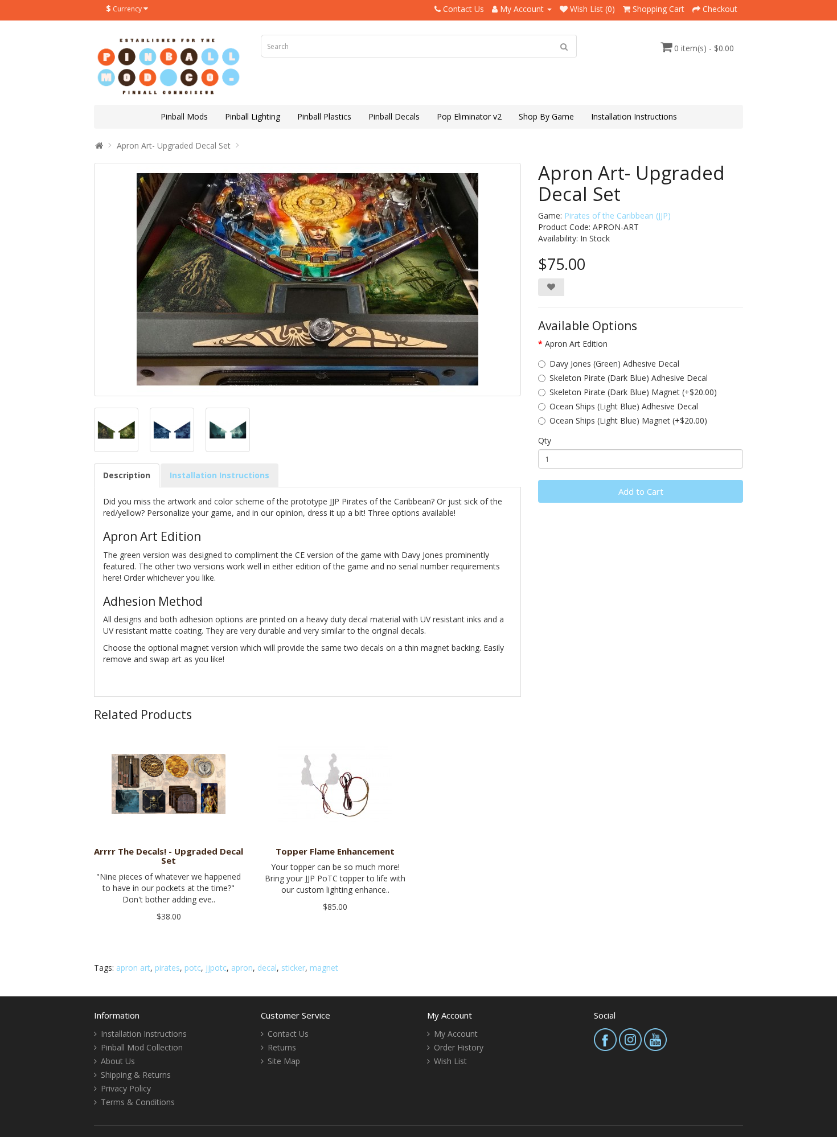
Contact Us (288, 1033)
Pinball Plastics (324, 116)
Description (126, 475)
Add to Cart (640, 491)
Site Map (284, 1061)
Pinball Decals (394, 116)
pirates (167, 967)
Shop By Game (546, 116)
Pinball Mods (184, 116)
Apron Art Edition (576, 343)
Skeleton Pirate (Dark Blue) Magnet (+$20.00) (633, 392)
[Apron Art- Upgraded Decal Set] (307, 279)
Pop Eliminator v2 (469, 116)
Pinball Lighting (252, 116)
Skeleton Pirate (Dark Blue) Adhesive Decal (628, 377)
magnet (324, 967)
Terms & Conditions (138, 1102)
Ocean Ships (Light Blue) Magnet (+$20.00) (628, 420)
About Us (118, 1061)
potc (192, 967)
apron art (133, 967)
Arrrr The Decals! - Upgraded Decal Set (168, 856)
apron (242, 967)
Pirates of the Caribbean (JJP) (617, 215)
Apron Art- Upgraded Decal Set (174, 145)
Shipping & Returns (136, 1074)
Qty (544, 440)
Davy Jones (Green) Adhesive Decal (614, 363)
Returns (282, 1047)
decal (267, 967)
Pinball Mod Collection (142, 1047)
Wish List (450, 1061)
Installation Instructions (634, 116)
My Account (456, 1033)
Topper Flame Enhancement (335, 851)
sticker (293, 967)
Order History (458, 1047)
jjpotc (216, 967)
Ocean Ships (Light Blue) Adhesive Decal (623, 406)
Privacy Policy (126, 1088)
